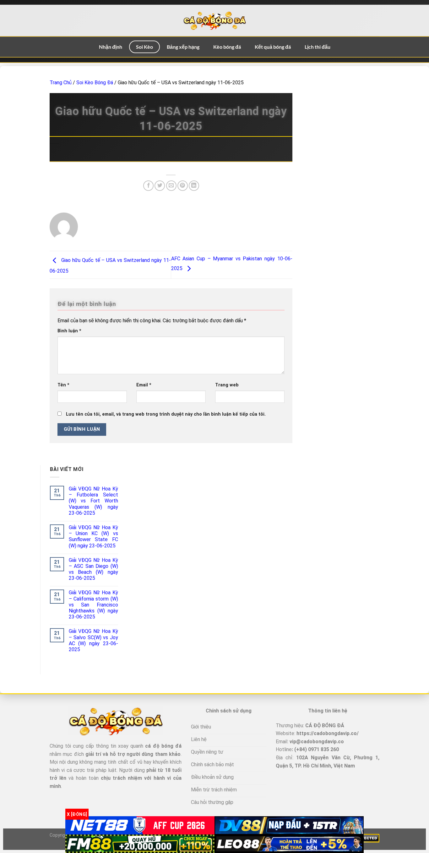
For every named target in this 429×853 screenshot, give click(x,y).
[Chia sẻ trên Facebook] (148, 185)
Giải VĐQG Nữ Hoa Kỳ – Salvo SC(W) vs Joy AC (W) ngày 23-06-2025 (93, 640)
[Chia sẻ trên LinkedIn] (194, 185)
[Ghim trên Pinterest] (182, 185)
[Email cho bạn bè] (171, 185)
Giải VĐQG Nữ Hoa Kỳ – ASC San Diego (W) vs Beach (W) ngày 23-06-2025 (93, 569)
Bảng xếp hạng (183, 47)
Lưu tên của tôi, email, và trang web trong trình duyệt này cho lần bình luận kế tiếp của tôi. (166, 414)
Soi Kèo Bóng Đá (94, 83)
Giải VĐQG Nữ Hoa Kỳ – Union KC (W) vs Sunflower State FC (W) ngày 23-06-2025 (93, 536)
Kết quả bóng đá (273, 47)
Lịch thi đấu (317, 47)
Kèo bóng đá (227, 47)
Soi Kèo (144, 47)
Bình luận (69, 331)
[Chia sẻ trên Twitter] (160, 185)
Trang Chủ (61, 83)
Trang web (227, 385)
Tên (63, 385)
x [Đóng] (77, 814)
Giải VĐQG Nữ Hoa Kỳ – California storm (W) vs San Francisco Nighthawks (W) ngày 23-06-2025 (93, 605)
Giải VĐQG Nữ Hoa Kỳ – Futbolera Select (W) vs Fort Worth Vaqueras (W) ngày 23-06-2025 (93, 501)
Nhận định (110, 47)
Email (143, 385)
